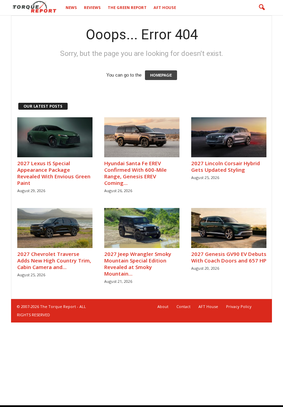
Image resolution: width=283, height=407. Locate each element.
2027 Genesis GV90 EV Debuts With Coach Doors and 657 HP (228, 257)
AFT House (165, 7)
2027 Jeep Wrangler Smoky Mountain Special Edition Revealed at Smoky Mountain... (137, 263)
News (71, 7)
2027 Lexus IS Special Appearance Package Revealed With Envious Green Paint (53, 173)
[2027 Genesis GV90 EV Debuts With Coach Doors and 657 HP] (228, 228)
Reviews (92, 7)
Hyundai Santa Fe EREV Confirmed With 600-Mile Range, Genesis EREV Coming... (135, 173)
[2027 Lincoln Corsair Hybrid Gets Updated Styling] (228, 137)
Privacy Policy (239, 306)
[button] (261, 7)
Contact (183, 306)
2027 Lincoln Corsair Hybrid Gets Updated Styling (225, 166)
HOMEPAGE (161, 75)
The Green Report (127, 7)
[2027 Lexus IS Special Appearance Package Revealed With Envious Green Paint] (54, 137)
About (162, 306)
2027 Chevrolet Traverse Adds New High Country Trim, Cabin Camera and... (54, 260)
